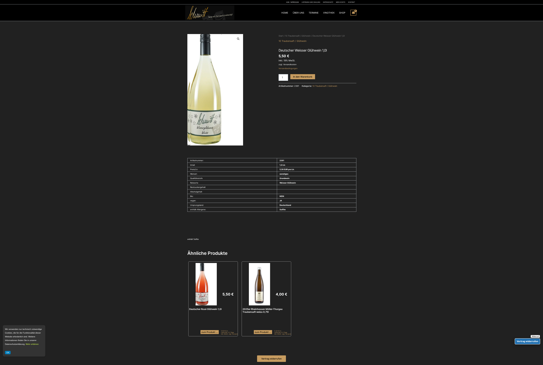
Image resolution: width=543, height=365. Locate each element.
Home (284, 12)
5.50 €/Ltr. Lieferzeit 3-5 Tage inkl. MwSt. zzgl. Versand (229, 332)
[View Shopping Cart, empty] (353, 13)
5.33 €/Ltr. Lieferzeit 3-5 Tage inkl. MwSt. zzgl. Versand (282, 332)
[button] (238, 38)
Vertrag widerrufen (271, 358)
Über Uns (298, 12)
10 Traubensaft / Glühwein (298, 36)
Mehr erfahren (32, 344)
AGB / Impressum (292, 2)
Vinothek (329, 12)
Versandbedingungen (288, 68)
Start (281, 36)
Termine (314, 12)
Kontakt (351, 2)
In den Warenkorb (302, 76)
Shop (342, 12)
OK (7, 352)
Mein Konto (340, 2)
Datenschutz (328, 2)
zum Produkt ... (209, 332)
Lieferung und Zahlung (311, 2)
